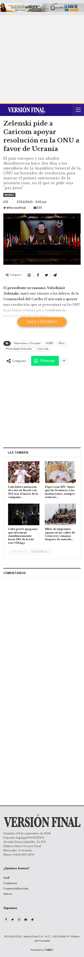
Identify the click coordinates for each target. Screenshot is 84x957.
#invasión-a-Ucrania (27, 343)
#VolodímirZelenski (19, 348)
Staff (6, 877)
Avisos (7, 893)
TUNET (49, 949)
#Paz (61, 343)
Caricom (42, 348)
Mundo (9, 195)
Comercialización (15, 888)
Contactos (10, 883)
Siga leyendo (42, 322)
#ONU (49, 343)
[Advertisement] (42, 59)
